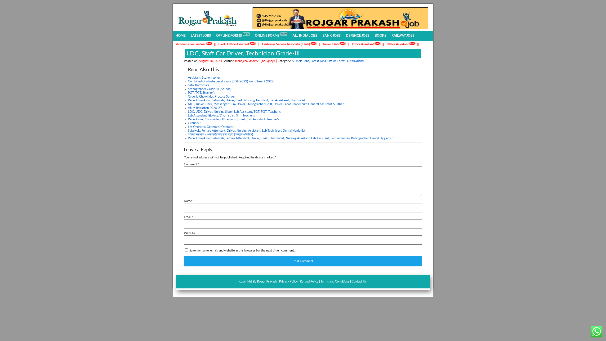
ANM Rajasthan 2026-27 (205, 108)
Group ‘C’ (194, 123)
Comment (192, 164)
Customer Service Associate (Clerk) (279, 44)
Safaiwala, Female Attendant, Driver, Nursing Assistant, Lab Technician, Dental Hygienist (246, 130)
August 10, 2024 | (211, 61)
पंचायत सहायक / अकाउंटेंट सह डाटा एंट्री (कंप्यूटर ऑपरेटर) (220, 134)
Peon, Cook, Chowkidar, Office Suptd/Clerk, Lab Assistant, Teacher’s (233, 119)
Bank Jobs (331, 35)
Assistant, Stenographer (204, 77)
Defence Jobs (358, 35)
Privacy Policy (288, 281)
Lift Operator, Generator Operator (211, 127)
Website (189, 233)
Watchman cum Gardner (181, 44)
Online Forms (271, 35)
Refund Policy (309, 281)
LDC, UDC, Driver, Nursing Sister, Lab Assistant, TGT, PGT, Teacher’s (234, 111)
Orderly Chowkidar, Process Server (211, 96)
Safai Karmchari (198, 85)
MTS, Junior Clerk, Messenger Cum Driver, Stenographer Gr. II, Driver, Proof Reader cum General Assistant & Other (266, 104)
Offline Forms (232, 35)
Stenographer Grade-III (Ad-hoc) (209, 89)
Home (180, 35)
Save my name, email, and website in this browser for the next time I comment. (242, 250)
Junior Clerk (324, 44)
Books (380, 35)
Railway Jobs (403, 35)
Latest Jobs (201, 35)
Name (189, 201)
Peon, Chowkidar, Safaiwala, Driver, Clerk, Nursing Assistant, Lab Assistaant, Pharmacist (246, 100)
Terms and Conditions (335, 281)
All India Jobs (305, 35)
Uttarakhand (355, 61)
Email (188, 217)
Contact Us (359, 281)
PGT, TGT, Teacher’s (201, 92)
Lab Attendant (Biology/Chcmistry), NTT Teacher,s (221, 115)
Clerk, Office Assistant (226, 44)
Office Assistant (356, 44)
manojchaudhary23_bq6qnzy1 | (256, 61)
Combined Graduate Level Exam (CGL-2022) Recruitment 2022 (231, 81)
